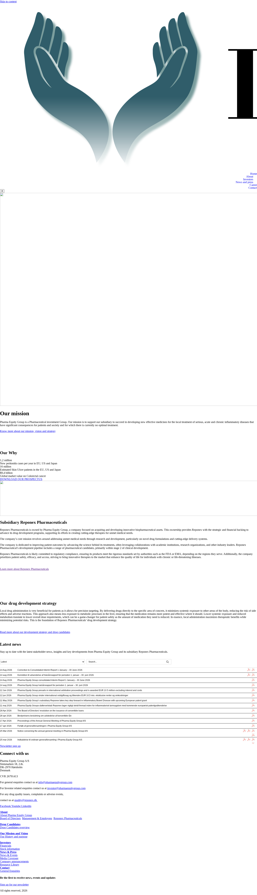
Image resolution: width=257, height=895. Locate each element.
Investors (248, 179)
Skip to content (8, 1)
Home (253, 173)
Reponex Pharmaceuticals (67, 818)
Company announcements (14, 861)
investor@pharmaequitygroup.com (66, 788)
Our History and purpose (13, 836)
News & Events (8, 855)
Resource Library (9, 864)
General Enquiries (10, 870)
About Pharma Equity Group (16, 815)
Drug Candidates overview (15, 827)
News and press (244, 182)
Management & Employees (37, 818)
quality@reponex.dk (26, 800)
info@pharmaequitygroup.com (55, 782)
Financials (5, 845)
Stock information (10, 848)
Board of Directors (10, 818)
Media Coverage (9, 858)
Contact (252, 187)
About (249, 176)
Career (253, 185)
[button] (128, 176)
